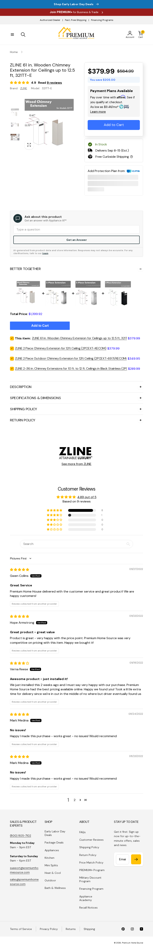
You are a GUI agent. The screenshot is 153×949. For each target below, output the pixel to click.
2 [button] (75, 800)
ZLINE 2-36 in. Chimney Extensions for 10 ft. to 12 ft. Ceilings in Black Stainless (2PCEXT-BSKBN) (80, 368)
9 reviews (54, 83)
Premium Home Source (132, 942)
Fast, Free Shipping (75, 20)
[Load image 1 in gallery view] (15, 113)
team (45, 253)
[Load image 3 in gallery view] (15, 137)
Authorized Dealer (50, 20)
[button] (12, 34)
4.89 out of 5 (86, 497)
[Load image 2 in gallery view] (15, 125)
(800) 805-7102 (20, 835)
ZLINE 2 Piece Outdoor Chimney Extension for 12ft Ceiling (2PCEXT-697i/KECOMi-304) (75, 358)
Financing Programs (102, 20)
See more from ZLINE (76, 464)
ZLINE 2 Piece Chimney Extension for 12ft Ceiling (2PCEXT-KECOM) (60, 348)
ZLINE (23, 88)
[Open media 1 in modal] (49, 125)
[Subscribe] (136, 859)
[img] (19, 570)
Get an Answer (76, 240)
